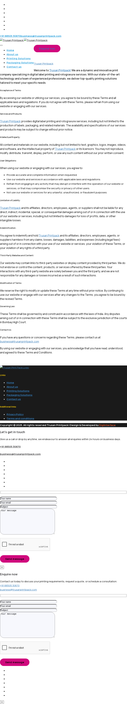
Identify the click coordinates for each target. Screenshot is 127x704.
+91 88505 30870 (10, 446)
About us (12, 54)
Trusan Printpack (10, 121)
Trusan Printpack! (60, 70)
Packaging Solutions (20, 62)
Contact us (14, 66)
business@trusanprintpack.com (19, 341)
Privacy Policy (15, 414)
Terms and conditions (20, 418)
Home (10, 50)
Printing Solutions (19, 58)
